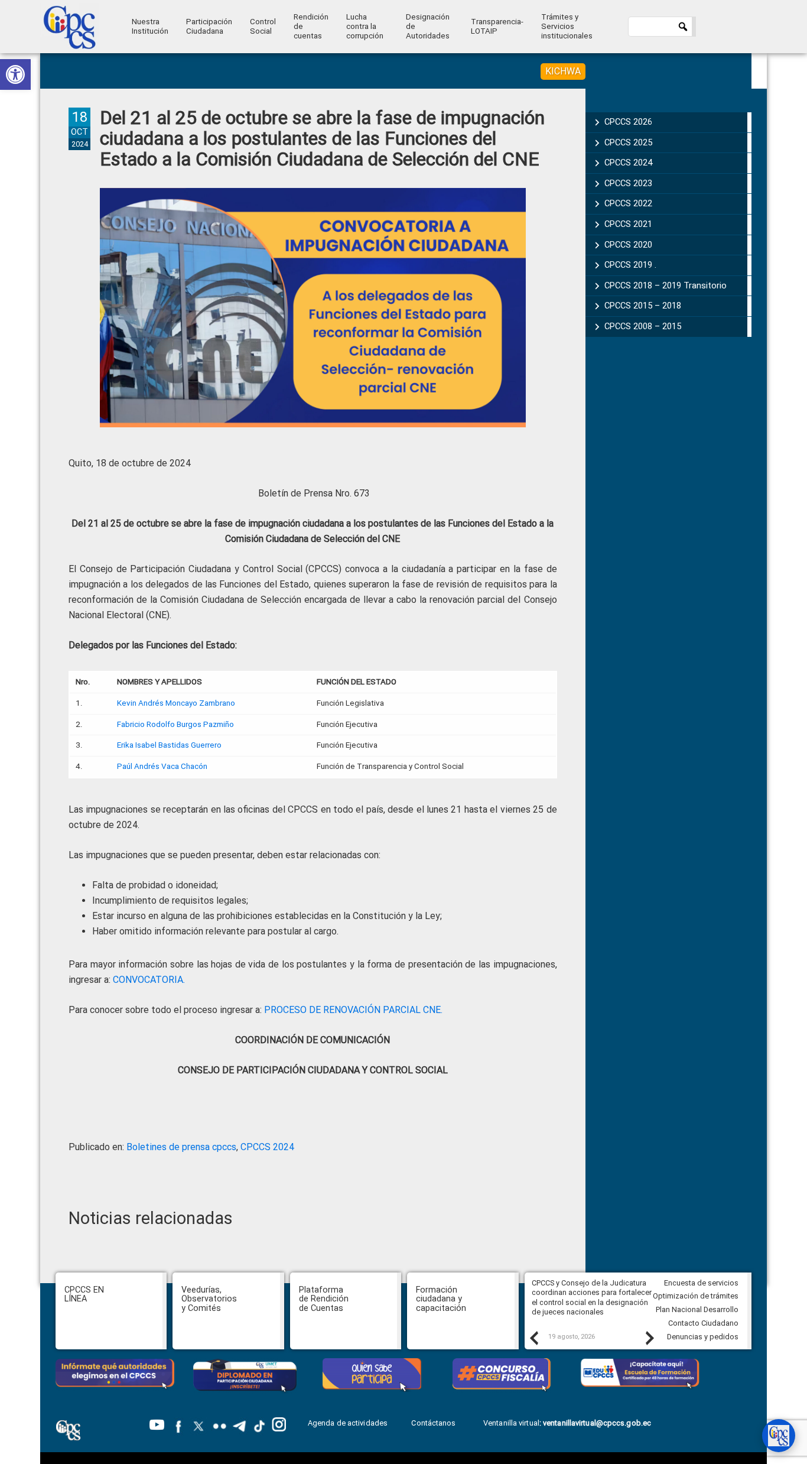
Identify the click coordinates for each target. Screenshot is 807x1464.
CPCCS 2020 (628, 244)
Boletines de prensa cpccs (181, 1147)
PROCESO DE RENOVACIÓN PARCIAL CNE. (353, 1009)
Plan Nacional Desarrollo (697, 1309)
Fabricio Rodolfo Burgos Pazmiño (175, 724)
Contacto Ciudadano (703, 1323)
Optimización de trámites (695, 1295)
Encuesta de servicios (701, 1282)
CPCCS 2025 (628, 142)
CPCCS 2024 (267, 1147)
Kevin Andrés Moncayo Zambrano (176, 703)
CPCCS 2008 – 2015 (642, 326)
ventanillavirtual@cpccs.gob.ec (597, 1422)
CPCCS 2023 (628, 183)
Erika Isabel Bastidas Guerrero (169, 745)
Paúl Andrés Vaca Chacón (162, 766)
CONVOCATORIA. (147, 979)
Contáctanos (434, 1422)
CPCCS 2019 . (630, 264)
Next (649, 1337)
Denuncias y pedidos (702, 1336)
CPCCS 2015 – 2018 (642, 305)
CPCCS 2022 (628, 203)
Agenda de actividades (348, 1422)
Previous (533, 1337)
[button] (15, 74)
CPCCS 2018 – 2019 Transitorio (665, 285)
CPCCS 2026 (628, 121)
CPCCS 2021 (628, 224)
